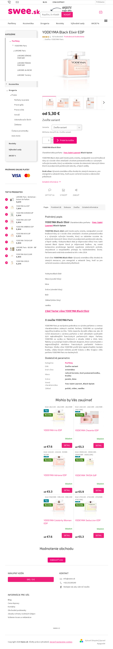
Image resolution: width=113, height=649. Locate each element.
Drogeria (13, 90)
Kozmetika (14, 84)
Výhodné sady (15, 149)
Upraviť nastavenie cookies (61, 642)
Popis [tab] (46, 207)
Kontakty (11, 606)
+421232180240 (69, 582)
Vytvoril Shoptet (91, 640)
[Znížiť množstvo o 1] (52, 141)
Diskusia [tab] (67, 207)
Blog (45, 2)
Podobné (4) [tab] (56, 207)
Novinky (12, 143)
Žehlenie (17, 124)
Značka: (54, 39)
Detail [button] (67, 445)
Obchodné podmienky (17, 610)
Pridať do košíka (67, 140)
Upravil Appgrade (101, 642)
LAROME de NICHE (24, 70)
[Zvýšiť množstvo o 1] (52, 138)
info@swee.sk (69, 578)
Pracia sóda (19, 109)
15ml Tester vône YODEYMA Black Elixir (67, 311)
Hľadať (67, 14)
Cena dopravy (58, 2)
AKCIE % (12, 155)
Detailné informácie (50, 182)
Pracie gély (19, 104)
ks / (31, 579)
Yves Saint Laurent (72, 152)
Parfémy (16, 41)
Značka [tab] (76, 207)
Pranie (14, 95)
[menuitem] (13, 23)
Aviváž (17, 114)
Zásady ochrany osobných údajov (21, 613)
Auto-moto (16, 136)
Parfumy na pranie (21, 100)
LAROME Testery (24, 75)
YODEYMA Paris (21, 45)
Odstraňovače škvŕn (22, 119)
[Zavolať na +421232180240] (12, 2)
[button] (58, 445)
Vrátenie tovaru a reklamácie (19, 617)
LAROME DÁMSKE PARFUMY (24, 56)
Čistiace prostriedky (20, 131)
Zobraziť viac (56, 560)
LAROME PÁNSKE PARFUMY (24, 64)
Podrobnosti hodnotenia (74, 36)
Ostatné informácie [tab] (90, 207)
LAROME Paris (20, 50)
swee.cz (56, 628)
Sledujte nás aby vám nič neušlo (76, 587)
